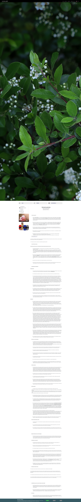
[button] (6, 100)
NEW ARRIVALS (53, 203)
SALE (22, 203)
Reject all (61, 500)
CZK (75, 1)
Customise (54, 500)
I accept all (47, 500)
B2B (63, 1)
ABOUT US (66, 1)
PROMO (38, 203)
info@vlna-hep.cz (35, 236)
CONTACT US (72, 1)
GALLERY (69, 1)
